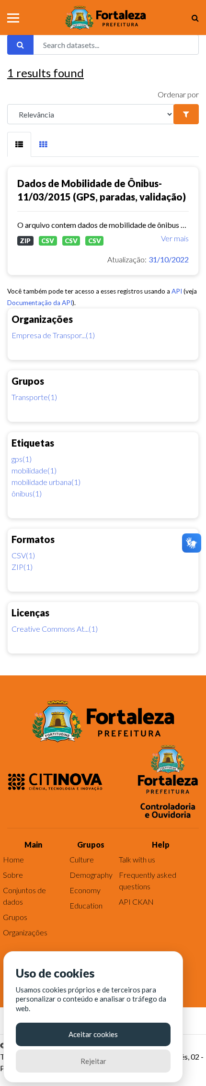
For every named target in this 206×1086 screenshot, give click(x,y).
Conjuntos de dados (24, 895)
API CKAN (136, 901)
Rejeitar (93, 1061)
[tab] (19, 144)
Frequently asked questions (147, 880)
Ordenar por (178, 94)
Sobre (13, 874)
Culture (81, 859)
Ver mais (175, 238)
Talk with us (137, 859)
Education (86, 905)
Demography (91, 874)
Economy (85, 890)
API (177, 291)
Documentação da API (39, 303)
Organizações (25, 932)
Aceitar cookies (93, 1034)
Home (13, 859)
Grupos (15, 916)
